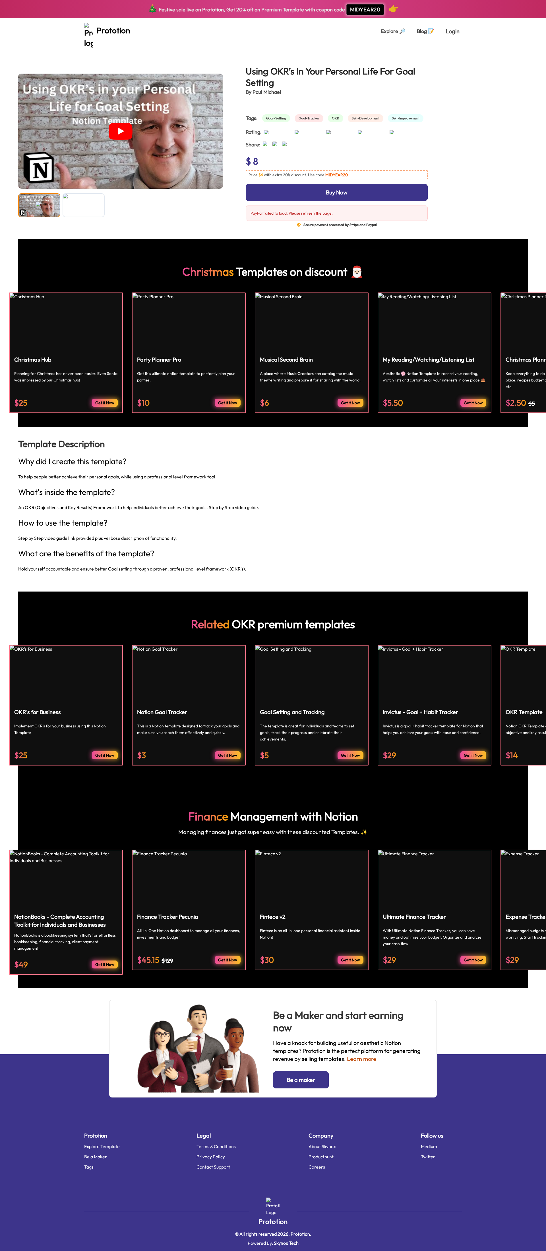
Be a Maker (95, 1156)
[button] (337, 174)
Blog (425, 31)
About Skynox (322, 1146)
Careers (317, 1167)
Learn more (361, 1058)
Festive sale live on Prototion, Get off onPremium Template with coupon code (273, 8)
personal (61, 50)
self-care (86, 50)
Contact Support (213, 1167)
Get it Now (104, 402)
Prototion (273, 1221)
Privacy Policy (211, 1156)
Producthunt (321, 1156)
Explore (393, 31)
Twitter (428, 1156)
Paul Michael (267, 92)
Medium (429, 1146)
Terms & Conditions (216, 1146)
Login (453, 31)
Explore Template (102, 1146)
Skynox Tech (286, 1243)
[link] (277, 118)
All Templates (32, 50)
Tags (89, 1167)
